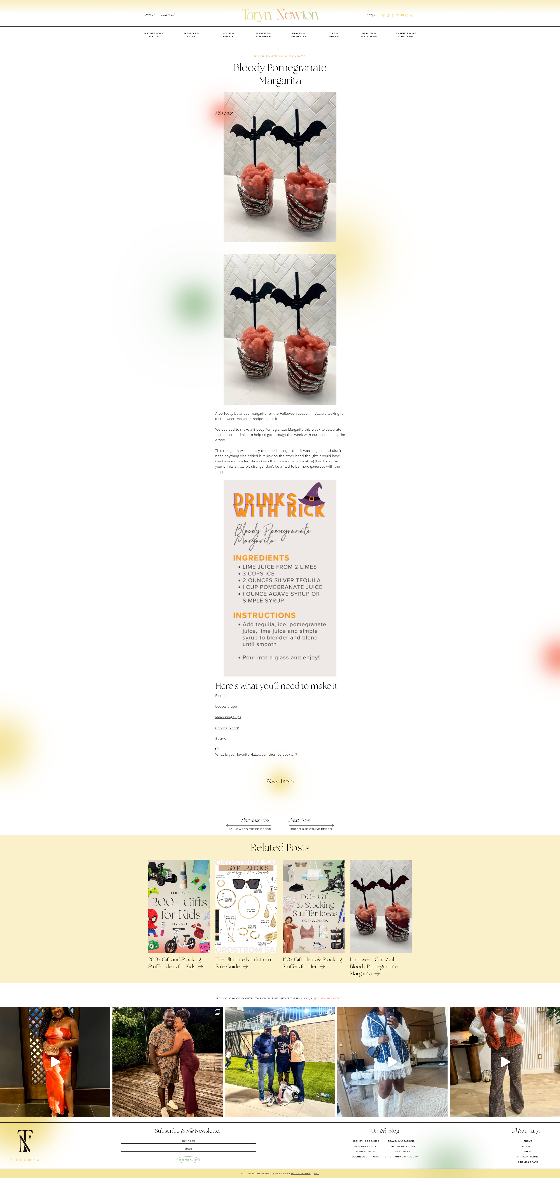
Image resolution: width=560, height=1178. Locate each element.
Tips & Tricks (401, 1151)
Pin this (223, 113)
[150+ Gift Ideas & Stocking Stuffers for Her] (314, 951)
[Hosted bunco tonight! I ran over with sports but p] (505, 1062)
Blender (221, 696)
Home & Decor (366, 1151)
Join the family (188, 1160)
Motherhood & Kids (366, 1141)
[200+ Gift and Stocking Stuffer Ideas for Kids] (179, 951)
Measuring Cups (228, 717)
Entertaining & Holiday (401, 1156)
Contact (167, 15)
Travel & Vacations (401, 1141)
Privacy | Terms (528, 1156)
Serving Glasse (227, 728)
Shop (371, 15)
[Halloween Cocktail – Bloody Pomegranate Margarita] (381, 951)
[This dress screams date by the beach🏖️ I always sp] (55, 1062)
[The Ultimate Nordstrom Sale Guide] (246, 951)
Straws (221, 738)
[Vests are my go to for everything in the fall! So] (392, 1062)
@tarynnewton (328, 998)
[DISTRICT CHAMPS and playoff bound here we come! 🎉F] (280, 1062)
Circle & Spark (528, 1162)
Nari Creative (300, 1173)
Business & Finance (366, 1156)
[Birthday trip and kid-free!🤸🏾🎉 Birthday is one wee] (167, 1062)
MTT (316, 1173)
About (150, 15)
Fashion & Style (365, 1146)
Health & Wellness (401, 1146)
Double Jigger (226, 706)
